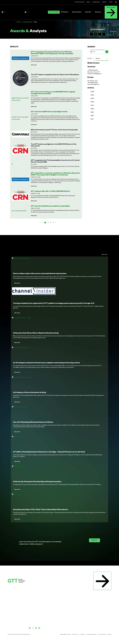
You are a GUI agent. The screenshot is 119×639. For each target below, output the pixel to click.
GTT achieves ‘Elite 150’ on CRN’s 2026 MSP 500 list (50, 191)
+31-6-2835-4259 (92, 83)
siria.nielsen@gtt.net (93, 84)
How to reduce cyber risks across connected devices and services (39, 274)
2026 (92, 92)
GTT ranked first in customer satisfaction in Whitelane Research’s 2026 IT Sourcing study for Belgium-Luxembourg (55, 174)
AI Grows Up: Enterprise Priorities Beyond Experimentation (37, 482)
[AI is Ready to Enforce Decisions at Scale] (22, 377)
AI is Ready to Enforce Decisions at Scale (29, 393)
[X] (33, 628)
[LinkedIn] (30, 628)
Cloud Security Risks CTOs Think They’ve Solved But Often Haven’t (40, 510)
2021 (92, 105)
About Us (19, 22)
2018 (92, 116)
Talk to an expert (111, 7)
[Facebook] (36, 628)
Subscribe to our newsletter (102, 573)
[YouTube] (39, 628)
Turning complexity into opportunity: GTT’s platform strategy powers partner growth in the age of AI (53, 304)
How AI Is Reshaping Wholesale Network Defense (33, 422)
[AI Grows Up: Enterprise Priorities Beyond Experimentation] (17, 466)
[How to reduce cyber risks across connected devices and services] (21, 258)
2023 (92, 102)
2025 (92, 95)
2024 (92, 98)
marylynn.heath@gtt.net (94, 74)
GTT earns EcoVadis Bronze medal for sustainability (50, 206)
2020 (92, 109)
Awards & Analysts (27, 22)
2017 (92, 119)
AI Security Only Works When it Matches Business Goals (36, 333)
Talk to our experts (54, 12)
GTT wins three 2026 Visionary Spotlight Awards (49, 112)
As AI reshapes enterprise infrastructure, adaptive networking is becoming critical (46, 363)
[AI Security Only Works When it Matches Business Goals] (21, 318)
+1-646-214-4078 (92, 70)
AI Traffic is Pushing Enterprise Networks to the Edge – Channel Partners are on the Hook (49, 452)
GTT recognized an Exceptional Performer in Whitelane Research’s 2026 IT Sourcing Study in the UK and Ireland (52, 53)
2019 (92, 112)
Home (14, 22)
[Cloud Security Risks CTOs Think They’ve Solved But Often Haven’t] (16, 494)
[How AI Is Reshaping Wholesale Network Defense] (20, 407)
